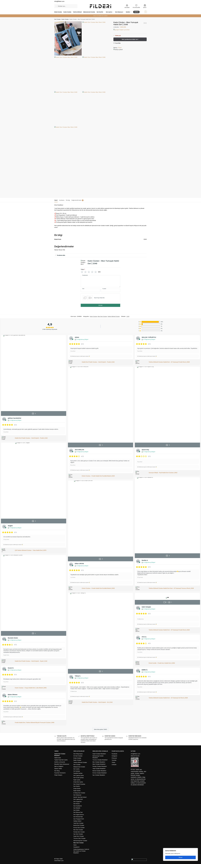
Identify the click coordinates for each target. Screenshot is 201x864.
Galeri (56, 200)
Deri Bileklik (76, 808)
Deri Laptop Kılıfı (78, 799)
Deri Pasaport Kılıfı (78, 819)
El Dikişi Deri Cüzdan (79, 793)
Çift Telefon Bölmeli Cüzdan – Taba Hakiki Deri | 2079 (30, 550)
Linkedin (114, 764)
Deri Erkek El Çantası (79, 784)
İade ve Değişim (58, 766)
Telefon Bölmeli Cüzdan (114, 316)
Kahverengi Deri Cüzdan (80, 840)
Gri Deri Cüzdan (77, 756)
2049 (127, 316)
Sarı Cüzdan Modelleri (99, 775)
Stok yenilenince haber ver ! (130, 39)
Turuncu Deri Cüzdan (79, 838)
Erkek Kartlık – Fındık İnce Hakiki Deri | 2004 (162, 663)
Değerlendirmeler (77, 200)
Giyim (75, 845)
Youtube (114, 760)
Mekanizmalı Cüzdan (79, 767)
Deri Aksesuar (77, 795)
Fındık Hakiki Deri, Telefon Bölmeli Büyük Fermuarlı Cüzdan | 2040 (34, 722)
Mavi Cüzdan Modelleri (99, 764)
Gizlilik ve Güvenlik (59, 762)
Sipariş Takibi (58, 768)
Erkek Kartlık (76, 788)
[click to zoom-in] (68, 38)
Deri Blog (57, 770)
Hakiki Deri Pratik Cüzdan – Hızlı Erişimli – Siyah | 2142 (31, 661)
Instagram (114, 756)
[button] (143, 12)
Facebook (114, 753)
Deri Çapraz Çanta (78, 775)
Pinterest (114, 758)
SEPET (145, 7)
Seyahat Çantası (77, 773)
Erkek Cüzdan (77, 758)
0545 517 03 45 (135, 756)
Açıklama (61, 200)
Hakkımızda (57, 757)
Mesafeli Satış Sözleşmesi (61, 764)
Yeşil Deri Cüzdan (78, 823)
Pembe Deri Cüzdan (79, 832)
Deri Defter (76, 810)
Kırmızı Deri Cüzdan (79, 827)
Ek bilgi (68, 200)
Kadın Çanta (76, 780)
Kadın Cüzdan (65, 19)
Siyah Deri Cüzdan (78, 836)
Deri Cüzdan (57, 19)
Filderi (120, 47)
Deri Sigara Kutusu (78, 814)
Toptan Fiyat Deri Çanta (60, 760)
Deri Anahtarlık (77, 806)
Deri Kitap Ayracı (78, 753)
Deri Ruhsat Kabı (78, 816)
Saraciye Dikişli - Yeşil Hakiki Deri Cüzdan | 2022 (163, 472)
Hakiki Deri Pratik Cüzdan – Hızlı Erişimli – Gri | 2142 (97, 702)
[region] (180, 854)
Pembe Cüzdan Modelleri (100, 766)
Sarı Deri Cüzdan (78, 834)
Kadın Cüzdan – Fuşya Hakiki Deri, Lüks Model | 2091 (31, 687)
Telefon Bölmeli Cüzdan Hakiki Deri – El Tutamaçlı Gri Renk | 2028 (168, 698)
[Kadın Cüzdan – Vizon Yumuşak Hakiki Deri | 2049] (146, 23)
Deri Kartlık (76, 786)
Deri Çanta (76, 769)
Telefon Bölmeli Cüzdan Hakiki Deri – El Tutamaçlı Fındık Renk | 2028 (169, 362)
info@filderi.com (135, 753)
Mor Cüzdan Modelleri (99, 762)
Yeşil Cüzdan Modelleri (99, 768)
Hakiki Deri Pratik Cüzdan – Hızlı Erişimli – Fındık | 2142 (31, 438)
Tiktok (113, 762)
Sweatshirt (76, 847)
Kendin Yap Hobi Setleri (80, 797)
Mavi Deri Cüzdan (102, 316)
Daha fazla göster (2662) (100, 729)
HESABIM (126, 7)
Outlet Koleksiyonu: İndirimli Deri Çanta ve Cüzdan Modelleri (81, 851)
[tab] (56, 200)
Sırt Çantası (76, 771)
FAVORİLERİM (136, 7)
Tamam (180, 857)
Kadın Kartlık (76, 790)
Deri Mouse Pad (77, 812)
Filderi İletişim (58, 775)
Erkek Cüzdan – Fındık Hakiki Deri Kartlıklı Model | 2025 (98, 476)
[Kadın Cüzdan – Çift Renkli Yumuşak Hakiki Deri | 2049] (144, 23)
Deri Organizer (77, 801)
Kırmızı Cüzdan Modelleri (100, 773)
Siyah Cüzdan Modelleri (99, 753)
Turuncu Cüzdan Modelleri (100, 760)
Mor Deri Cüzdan (78, 829)
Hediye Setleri (77, 821)
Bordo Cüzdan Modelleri (99, 770)
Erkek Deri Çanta (78, 782)
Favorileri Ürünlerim (60, 773)
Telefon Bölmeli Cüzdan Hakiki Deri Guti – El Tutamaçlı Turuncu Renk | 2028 (171, 588)
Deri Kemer (76, 803)
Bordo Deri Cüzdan (78, 825)
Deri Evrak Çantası (78, 777)
